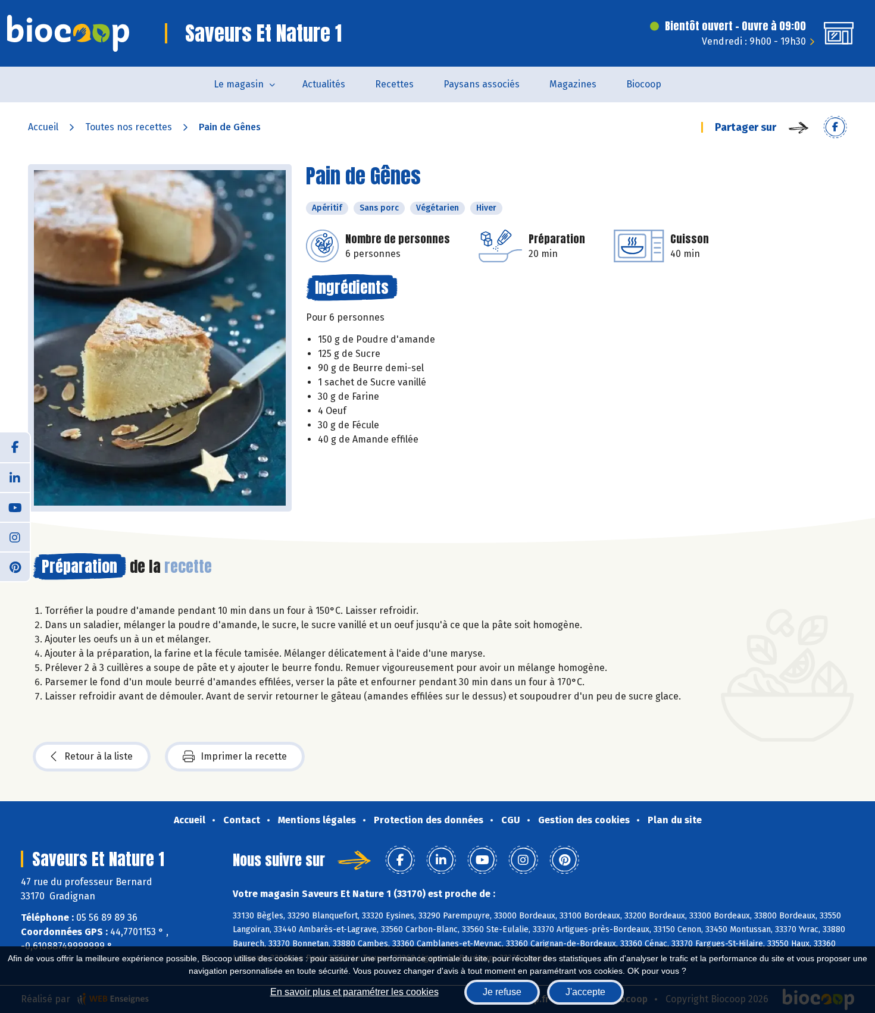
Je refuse (502, 992)
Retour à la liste (98, 756)
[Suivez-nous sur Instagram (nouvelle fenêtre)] (15, 536)
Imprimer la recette (244, 756)
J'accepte (585, 992)
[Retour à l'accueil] (68, 33)
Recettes (394, 84)
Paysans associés (481, 84)
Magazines (572, 84)
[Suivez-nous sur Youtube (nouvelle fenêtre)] (15, 507)
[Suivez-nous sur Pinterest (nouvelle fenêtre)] (15, 566)
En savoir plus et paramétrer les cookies (354, 992)
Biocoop (643, 84)
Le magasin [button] (239, 84)
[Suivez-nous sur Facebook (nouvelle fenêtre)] (15, 447)
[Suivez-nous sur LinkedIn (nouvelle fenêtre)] (15, 477)
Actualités (323, 84)
